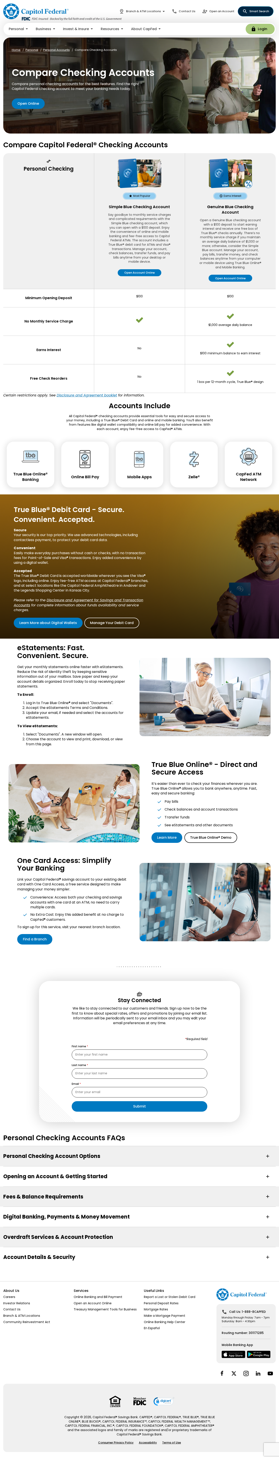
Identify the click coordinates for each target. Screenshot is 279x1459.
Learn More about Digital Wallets (48, 622)
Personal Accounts (56, 50)
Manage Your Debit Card (112, 622)
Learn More (167, 837)
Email (75, 1084)
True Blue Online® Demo (210, 837)
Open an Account (221, 11)
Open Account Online (139, 273)
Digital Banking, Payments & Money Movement (66, 1216)
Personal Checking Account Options (51, 1156)
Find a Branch (35, 939)
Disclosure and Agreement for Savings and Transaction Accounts (78, 602)
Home (16, 50)
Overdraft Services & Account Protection (58, 1237)
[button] (18, 29)
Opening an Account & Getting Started (55, 1176)
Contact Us (187, 11)
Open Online (28, 103)
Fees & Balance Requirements (43, 1196)
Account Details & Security (39, 1257)
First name (79, 1046)
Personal (32, 50)
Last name (79, 1065)
